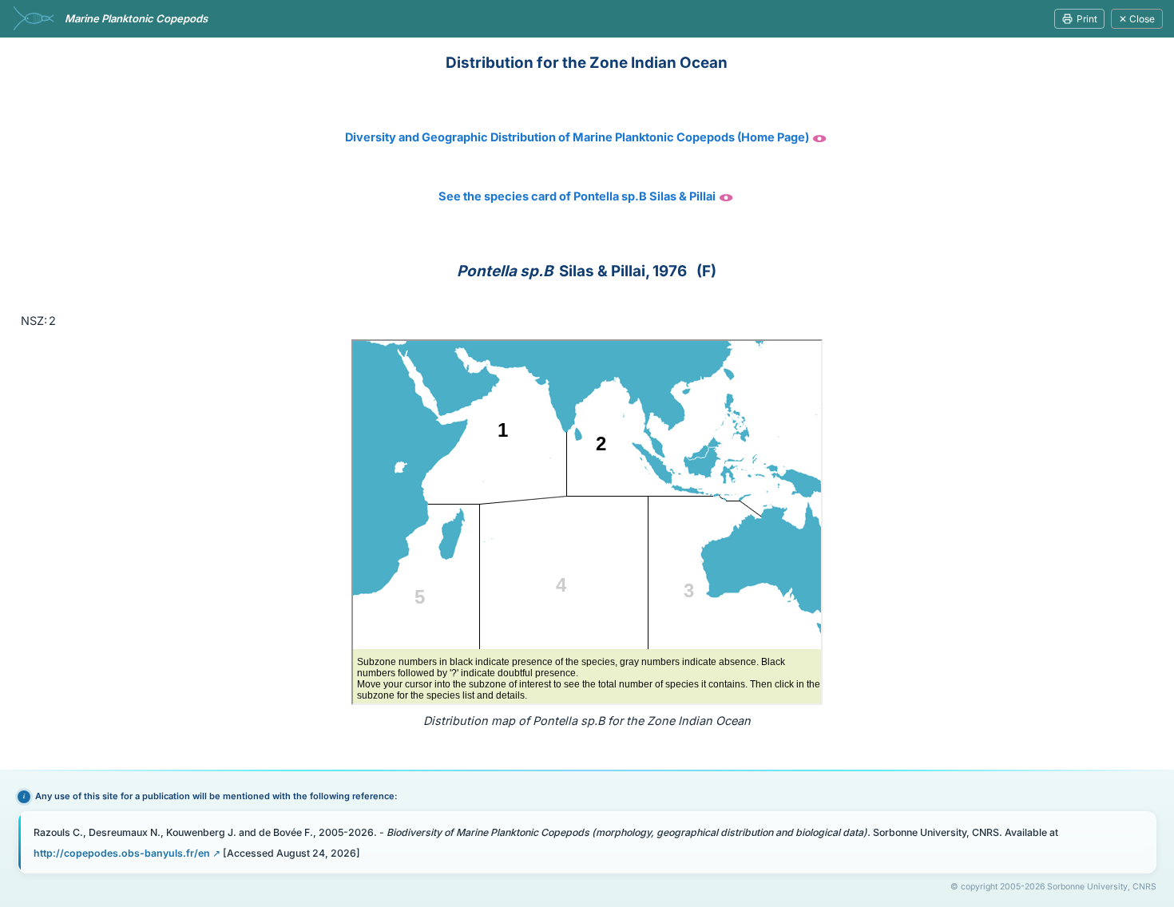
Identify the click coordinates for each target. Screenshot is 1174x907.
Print (1087, 19)
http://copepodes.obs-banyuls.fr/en (122, 853)
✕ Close (1137, 19)
